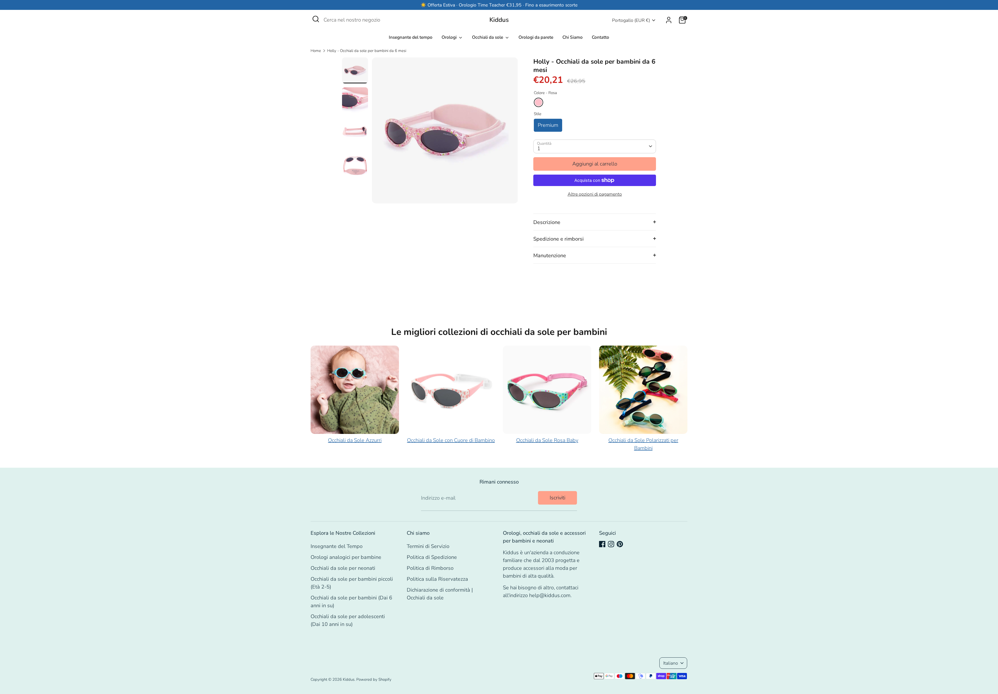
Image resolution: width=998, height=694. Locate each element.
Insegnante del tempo (410, 37)
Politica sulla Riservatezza (437, 579)
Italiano (670, 663)
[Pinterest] (620, 544)
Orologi (450, 37)
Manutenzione (549, 255)
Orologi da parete (535, 37)
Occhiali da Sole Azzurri (355, 440)
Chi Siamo (572, 37)
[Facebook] (602, 544)
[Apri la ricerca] (316, 19)
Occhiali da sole (488, 37)
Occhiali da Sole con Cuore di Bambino (451, 440)
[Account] (669, 20)
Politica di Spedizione (432, 557)
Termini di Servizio (428, 546)
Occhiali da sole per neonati (343, 568)
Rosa (538, 102)
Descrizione (546, 222)
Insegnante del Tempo (337, 546)
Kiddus (499, 20)
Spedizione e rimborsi (558, 238)
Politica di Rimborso (430, 568)
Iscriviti (557, 497)
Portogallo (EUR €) (631, 20)
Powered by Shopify (373, 679)
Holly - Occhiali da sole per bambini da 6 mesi (366, 50)
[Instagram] (611, 544)
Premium (548, 125)
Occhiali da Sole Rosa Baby (547, 440)
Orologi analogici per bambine (346, 557)
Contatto (600, 37)
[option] (445, 132)
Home (316, 50)
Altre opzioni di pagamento (595, 194)
